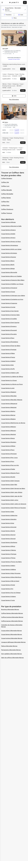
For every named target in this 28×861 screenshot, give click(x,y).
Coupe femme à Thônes (8, 558)
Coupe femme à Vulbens (8, 596)
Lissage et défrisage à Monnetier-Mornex (13, 642)
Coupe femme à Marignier (8, 407)
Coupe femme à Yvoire (8, 600)
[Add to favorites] (24, 32)
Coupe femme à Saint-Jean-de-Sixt (11, 496)
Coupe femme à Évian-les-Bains (10, 345)
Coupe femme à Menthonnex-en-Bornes (13, 423)
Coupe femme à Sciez (7, 523)
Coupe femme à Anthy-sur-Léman (11, 249)
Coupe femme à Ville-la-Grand (10, 581)
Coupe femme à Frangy (8, 357)
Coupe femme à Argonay (8, 257)
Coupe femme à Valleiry (8, 565)
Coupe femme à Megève (8, 419)
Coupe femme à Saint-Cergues (10, 481)
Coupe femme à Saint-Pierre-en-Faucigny (13, 508)
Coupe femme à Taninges (8, 554)
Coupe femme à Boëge (8, 268)
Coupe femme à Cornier (8, 307)
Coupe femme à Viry (7, 589)
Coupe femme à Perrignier (9, 453)
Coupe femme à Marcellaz (9, 396)
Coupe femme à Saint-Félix (9, 484)
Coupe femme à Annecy (8, 237)
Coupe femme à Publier (8, 469)
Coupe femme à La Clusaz (9, 380)
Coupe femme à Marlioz (8, 411)
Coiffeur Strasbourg (7, 209)
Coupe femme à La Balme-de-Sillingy (12, 376)
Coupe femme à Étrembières (9, 342)
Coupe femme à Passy (7, 450)
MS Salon (5, 122)
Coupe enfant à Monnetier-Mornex (11, 630)
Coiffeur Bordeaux (6, 178)
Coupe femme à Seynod (8, 535)
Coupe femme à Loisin (7, 388)
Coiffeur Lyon (5, 186)
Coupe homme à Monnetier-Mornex (11, 638)
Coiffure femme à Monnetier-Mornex (12, 613)
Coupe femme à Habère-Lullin (10, 372)
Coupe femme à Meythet (8, 434)
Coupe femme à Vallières (8, 569)
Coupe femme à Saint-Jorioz (9, 500)
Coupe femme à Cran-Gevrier (10, 311)
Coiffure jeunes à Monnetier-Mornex (12, 621)
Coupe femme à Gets (7, 365)
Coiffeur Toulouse (6, 213)
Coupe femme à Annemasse (9, 245)
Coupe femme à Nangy (8, 438)
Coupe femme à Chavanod (9, 288)
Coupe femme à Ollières (8, 446)
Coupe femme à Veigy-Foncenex (10, 573)
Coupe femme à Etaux (7, 338)
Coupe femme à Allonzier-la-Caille (11, 226)
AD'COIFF (5, 48)
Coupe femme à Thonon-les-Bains (11, 562)
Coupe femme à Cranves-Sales (10, 315)
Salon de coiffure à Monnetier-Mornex (12, 657)
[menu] (2, 2)
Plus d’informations (14, 99)
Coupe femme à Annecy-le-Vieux (11, 241)
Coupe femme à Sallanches (9, 515)
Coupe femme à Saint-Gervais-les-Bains (13, 488)
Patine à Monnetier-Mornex (9, 646)
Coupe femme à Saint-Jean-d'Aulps (11, 492)
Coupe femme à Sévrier (8, 531)
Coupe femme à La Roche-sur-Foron (12, 384)
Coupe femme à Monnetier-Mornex (11, 634)
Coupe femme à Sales (7, 511)
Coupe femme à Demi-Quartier (10, 322)
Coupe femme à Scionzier (8, 527)
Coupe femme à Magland (8, 392)
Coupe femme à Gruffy (8, 369)
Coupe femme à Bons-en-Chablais (11, 276)
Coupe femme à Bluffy (7, 264)
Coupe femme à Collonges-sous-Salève (13, 295)
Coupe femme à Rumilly (8, 477)
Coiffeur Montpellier (7, 194)
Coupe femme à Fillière (8, 353)
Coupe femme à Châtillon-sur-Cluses (12, 284)
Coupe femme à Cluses (8, 291)
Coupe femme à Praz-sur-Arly (10, 465)
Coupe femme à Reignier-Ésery (10, 473)
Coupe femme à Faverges (8, 349)
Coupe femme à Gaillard (8, 361)
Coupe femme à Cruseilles (9, 318)
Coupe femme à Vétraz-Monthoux (11, 577)
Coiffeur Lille (5, 182)
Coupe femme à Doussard (9, 330)
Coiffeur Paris (5, 205)
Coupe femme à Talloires (8, 550)
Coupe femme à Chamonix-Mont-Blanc (12, 280)
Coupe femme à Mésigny (8, 426)
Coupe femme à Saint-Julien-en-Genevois (13, 504)
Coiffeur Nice (5, 201)
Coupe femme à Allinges (8, 222)
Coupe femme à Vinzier (8, 585)
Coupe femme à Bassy (7, 261)
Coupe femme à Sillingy (8, 546)
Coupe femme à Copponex (9, 303)
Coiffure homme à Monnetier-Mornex (12, 617)
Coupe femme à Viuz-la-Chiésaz (10, 592)
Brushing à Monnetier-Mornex (10, 609)
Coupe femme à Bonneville (9, 272)
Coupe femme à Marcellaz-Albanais (11, 399)
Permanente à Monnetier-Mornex (11, 650)
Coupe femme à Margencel (9, 403)
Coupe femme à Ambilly (8, 234)
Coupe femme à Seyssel (8, 538)
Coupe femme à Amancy (8, 230)
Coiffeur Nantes (6, 197)
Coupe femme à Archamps (9, 253)
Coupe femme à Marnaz (8, 415)
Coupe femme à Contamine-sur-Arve (12, 299)
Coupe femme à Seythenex (9, 542)
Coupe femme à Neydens (8, 442)
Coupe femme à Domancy (9, 326)
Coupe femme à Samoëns (8, 519)
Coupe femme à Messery (8, 430)
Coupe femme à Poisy (7, 461)
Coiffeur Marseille (6, 190)
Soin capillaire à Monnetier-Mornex (11, 654)
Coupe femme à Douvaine (9, 334)
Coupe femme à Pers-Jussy (9, 457)
